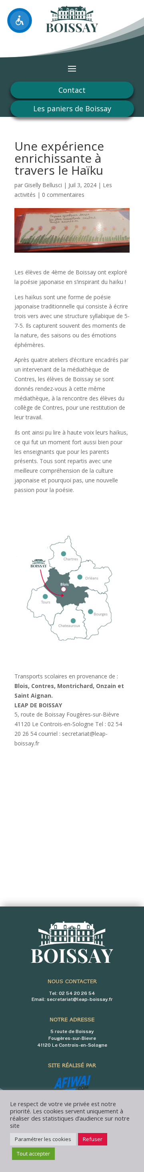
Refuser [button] (92, 1139)
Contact (72, 90)
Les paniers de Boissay (72, 108)
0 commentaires (63, 194)
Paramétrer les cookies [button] (43, 1139)
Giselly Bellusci (43, 185)
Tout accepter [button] (33, 1153)
